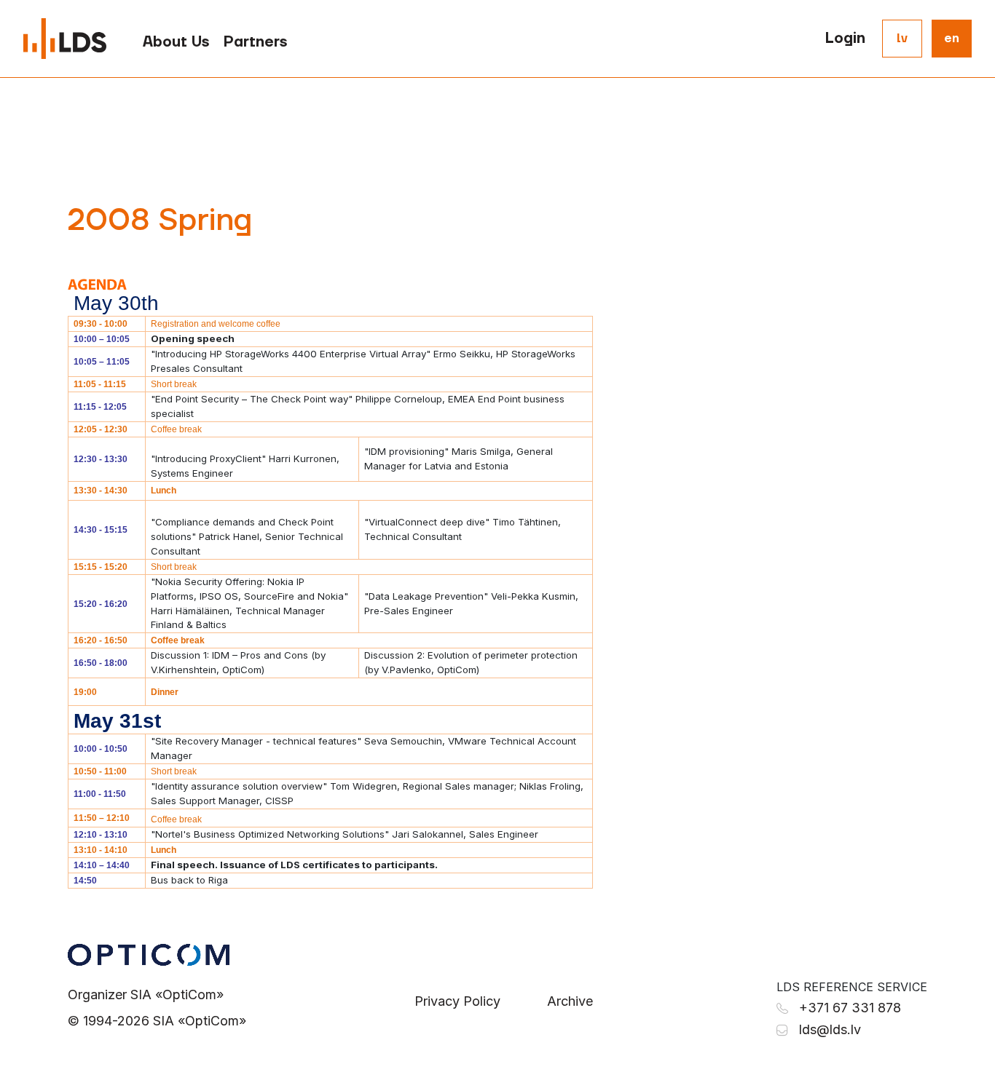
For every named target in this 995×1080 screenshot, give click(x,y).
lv (902, 38)
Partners (255, 42)
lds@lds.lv (830, 1029)
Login (845, 38)
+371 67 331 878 (850, 1007)
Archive (570, 1001)
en (951, 38)
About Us (176, 42)
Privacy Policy (457, 1001)
